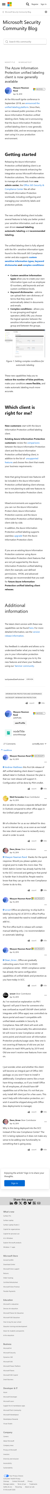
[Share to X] (20, 1202)
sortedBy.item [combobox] (38, 743)
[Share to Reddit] (25, 1202)
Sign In (44, 4)
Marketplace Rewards (10, 1419)
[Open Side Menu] (4, 4)
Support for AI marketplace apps (14, 1406)
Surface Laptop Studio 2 (11, 1225)
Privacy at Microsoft (10, 1450)
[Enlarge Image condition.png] (25, 344)
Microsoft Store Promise (11, 1287)
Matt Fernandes (17, 797)
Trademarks (33, 1484)
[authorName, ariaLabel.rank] (8, 90)
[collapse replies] (25, 753)
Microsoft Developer (10, 1397)
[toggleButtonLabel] (46, 12)
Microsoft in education (10, 1304)
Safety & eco (7, 1487)
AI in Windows (8, 1238)
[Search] (27, 4)
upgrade (18, 535)
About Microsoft (8, 1441)
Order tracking (8, 1278)
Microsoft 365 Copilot (10, 1375)
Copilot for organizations (11, 1229)
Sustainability (7, 1468)
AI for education (8, 1335)
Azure (5, 1392)
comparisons (33, 442)
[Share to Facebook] (15, 1202)
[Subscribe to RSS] (34, 1202)
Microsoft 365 (8, 1362)
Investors (6, 1454)
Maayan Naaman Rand (21, 89)
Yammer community (24, 665)
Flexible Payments (9, 1291)
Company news (8, 1445)
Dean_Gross (15, 849)
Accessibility (7, 1463)
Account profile (8, 1260)
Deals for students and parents (13, 1331)
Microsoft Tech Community (12, 1410)
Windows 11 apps (9, 1247)
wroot (8, 909)
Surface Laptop (8, 1220)
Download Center (9, 1264)
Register (35, 4)
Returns (6, 1273)
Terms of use (22, 1484)
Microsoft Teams (8, 1370)
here (31, 627)
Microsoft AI (7, 1348)
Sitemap (6, 1481)
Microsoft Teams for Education (13, 1313)
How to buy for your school (12, 1322)
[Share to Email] (38, 1202)
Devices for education (10, 1308)
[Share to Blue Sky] (29, 1202)
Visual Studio (7, 1424)
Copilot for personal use (11, 1234)
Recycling (18, 1487)
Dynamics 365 (8, 1357)
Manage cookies (8, 1484)
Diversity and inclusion (11, 1459)
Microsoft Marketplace (11, 1415)
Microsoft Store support (11, 1269)
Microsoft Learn (8, 1401)
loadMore (8, 750)
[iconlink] (8, 732)
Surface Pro (7, 1216)
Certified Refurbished (10, 1282)
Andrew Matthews (13, 767)
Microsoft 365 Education (11, 1317)
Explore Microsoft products (12, 1243)
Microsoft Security (9, 1353)
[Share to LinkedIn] (11, 1202)
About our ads (29, 1487)
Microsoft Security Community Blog (18, 12)
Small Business (8, 1379)
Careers (6, 1436)
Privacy (30, 1481)
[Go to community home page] (10, 4)
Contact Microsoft (18, 1481)
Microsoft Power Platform (11, 1366)
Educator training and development (15, 1326)
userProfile (20, 723)
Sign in (14, 1183)
